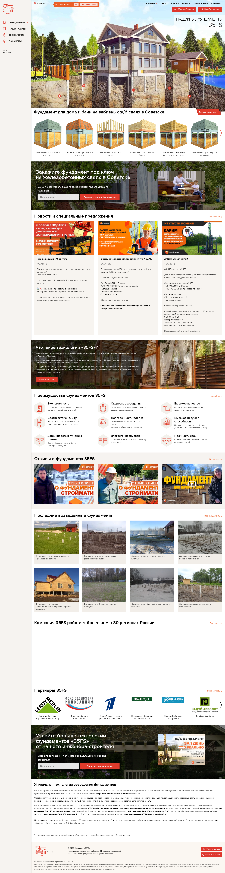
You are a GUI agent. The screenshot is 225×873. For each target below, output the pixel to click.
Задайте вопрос (213, 849)
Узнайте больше (46, 379)
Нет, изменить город (88, 4)
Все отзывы (214, 459)
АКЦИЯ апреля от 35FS (176, 258)
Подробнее (215, 396)
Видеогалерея (201, 3)
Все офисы (215, 623)
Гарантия (174, 3)
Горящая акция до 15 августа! (52, 258)
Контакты (216, 3)
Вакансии (15, 41)
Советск (41, 3)
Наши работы (17, 28)
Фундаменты (17, 22)
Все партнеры (213, 691)
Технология (16, 35)
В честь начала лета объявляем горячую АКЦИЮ (126, 258)
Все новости (214, 216)
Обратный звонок (213, 854)
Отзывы (186, 3)
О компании (149, 3)
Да (76, 4)
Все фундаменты (212, 516)
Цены (163, 3)
